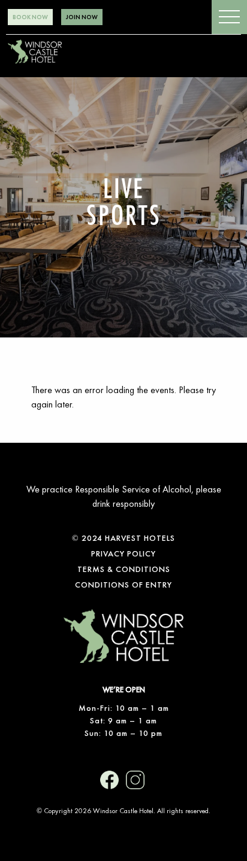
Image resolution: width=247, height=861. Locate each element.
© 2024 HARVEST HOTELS (123, 538)
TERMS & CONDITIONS (123, 569)
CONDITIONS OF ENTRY (123, 584)
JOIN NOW (82, 17)
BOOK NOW (30, 17)
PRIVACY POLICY (123, 553)
